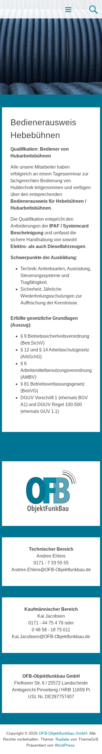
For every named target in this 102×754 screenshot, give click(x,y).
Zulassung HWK (21, 446)
